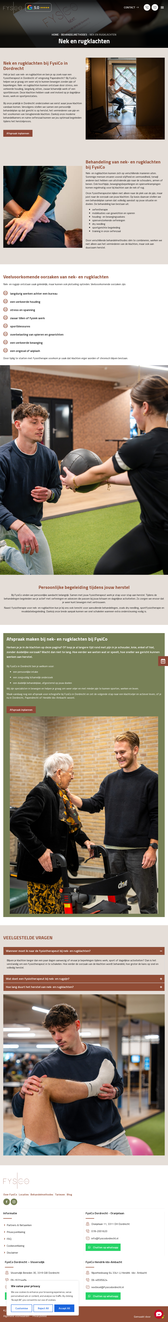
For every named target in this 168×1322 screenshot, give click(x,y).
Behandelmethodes (74, 35)
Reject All (43, 1308)
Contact (129, 7)
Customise (21, 1308)
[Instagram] (14, 1202)
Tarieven (60, 1194)
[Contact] (137, 7)
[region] (43, 1298)
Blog (69, 1194)
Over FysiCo (10, 1194)
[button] (38, 7)
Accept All (64, 1308)
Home (55, 35)
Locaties (24, 1194)
